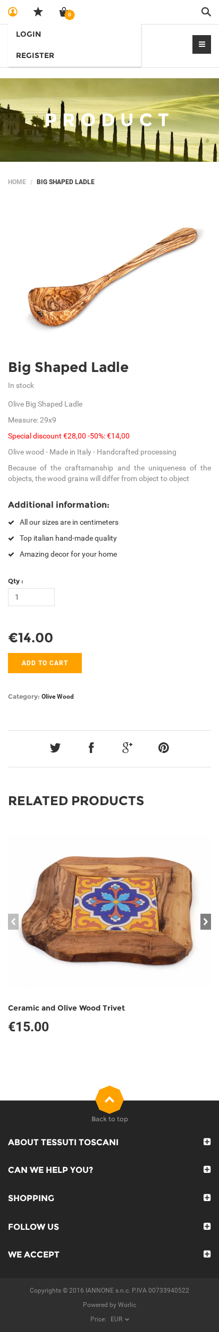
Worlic (127, 1305)
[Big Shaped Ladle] (109, 276)
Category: (24, 696)
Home (17, 182)
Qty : (15, 581)
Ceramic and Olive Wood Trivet (66, 1008)
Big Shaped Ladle (68, 367)
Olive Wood (57, 696)
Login (28, 34)
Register (35, 55)
